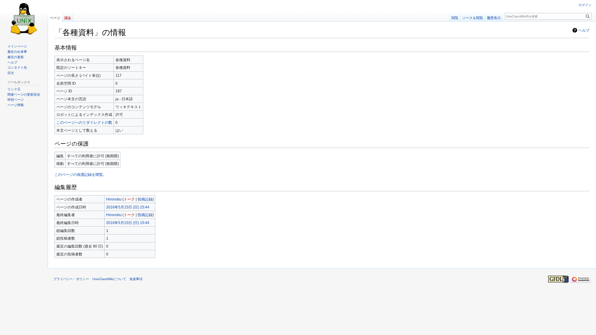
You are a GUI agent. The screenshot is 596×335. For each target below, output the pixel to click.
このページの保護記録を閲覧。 (80, 174)
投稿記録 (145, 199)
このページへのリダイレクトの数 (84, 122)
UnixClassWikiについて (109, 279)
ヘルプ (583, 30)
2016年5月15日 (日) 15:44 (127, 207)
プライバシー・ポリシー (71, 279)
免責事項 (135, 279)
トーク (129, 199)
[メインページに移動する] (24, 18)
